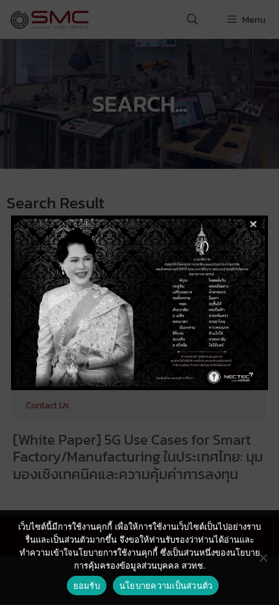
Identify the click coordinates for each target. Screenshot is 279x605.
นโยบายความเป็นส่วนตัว (166, 585)
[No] (262, 557)
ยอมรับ (86, 585)
